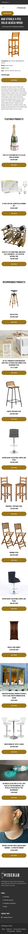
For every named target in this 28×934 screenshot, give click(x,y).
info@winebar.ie (5, 2)
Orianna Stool (14, 552)
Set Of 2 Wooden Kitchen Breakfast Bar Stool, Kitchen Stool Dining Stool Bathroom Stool (14, 363)
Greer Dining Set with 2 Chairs (14, 744)
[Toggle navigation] (3, 7)
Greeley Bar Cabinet (14, 647)
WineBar (6, 897)
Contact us (9, 929)
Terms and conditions (19, 929)
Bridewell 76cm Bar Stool (14, 506)
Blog (5, 906)
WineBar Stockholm (10, 903)
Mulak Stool (14, 314)
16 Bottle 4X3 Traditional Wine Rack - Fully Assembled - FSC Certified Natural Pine (14, 254)
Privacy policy (11, 931)
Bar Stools (12, 61)
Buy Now (14, 80)
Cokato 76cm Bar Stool (14, 411)
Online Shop (7, 13)
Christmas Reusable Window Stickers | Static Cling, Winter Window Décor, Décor (14, 696)
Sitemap (18, 931)
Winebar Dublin (8, 900)
